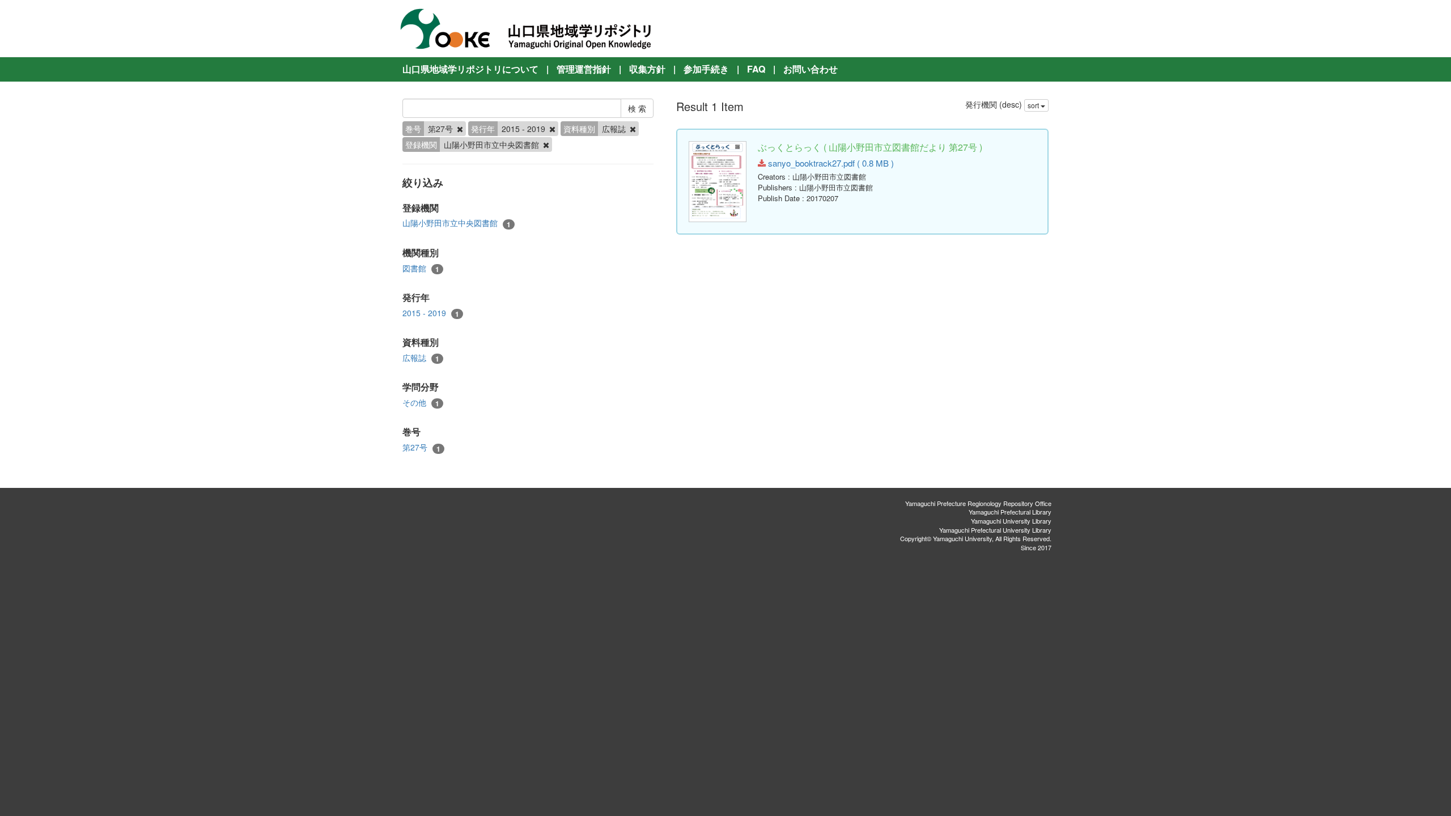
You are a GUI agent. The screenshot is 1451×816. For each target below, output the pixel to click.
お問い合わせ (810, 68)
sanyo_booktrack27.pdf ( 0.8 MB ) (830, 163)
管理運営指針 (584, 68)
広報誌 (420, 358)
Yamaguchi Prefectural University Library (995, 529)
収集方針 (647, 68)
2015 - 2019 (430, 313)
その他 (420, 403)
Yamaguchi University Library (1011, 520)
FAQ (756, 68)
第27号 (421, 447)
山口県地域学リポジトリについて (470, 68)
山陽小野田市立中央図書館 (456, 223)
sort (1034, 105)
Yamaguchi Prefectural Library (1010, 511)
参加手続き (706, 68)
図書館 (420, 268)
